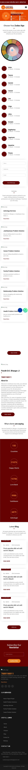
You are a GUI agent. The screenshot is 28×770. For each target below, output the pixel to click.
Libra (10, 114)
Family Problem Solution (11, 271)
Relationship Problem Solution (13, 291)
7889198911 (6, 757)
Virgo (10, 106)
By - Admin (6, 545)
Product (5, 730)
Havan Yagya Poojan (8, 698)
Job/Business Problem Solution (13, 231)
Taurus (10, 75)
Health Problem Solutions (11, 311)
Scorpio (10, 122)
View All (14, 627)
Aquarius (11, 145)
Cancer (10, 91)
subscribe (14, 661)
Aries (10, 67)
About (5, 727)
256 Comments (16, 545)
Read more (14, 353)
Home (5, 723)
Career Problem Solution (11, 251)
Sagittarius (11, 130)
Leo (9, 98)
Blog (4, 734)
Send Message (11, 183)
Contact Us (6, 737)
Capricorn (11, 137)
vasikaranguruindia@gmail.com (11, 760)
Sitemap (5, 741)
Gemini (10, 83)
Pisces (10, 153)
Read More (6, 218)
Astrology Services (9, 211)
